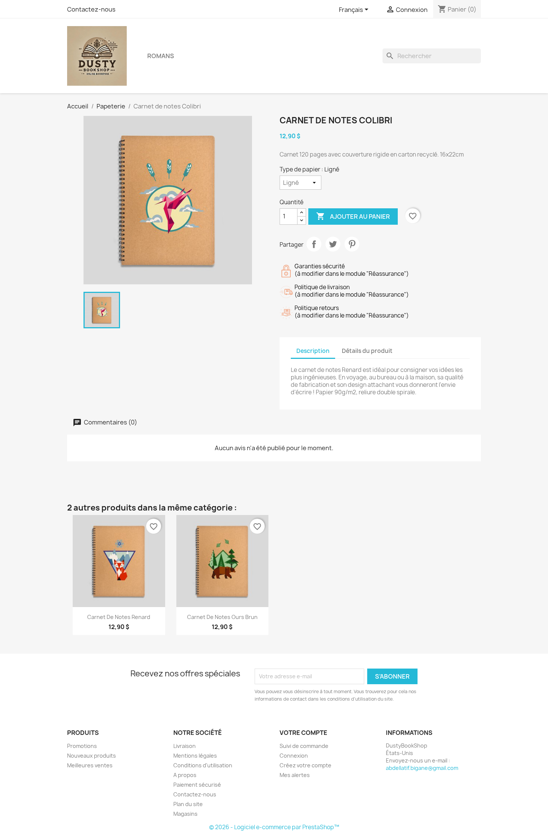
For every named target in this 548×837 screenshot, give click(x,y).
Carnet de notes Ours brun (222, 616)
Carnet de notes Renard (118, 616)
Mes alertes (295, 774)
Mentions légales (195, 755)
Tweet (332, 244)
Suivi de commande (304, 745)
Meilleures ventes (90, 765)
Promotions (82, 745)
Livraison (184, 745)
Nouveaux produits (91, 755)
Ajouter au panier (353, 216)
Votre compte (303, 733)
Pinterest (351, 244)
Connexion (294, 755)
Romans (160, 56)
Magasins (185, 813)
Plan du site (188, 804)
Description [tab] (313, 351)
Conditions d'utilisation (202, 765)
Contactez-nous (91, 9)
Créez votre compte (305, 765)
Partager (313, 244)
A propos (184, 774)
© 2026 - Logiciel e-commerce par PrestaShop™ (274, 827)
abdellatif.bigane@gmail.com (422, 767)
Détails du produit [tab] (367, 351)
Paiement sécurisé (197, 784)
